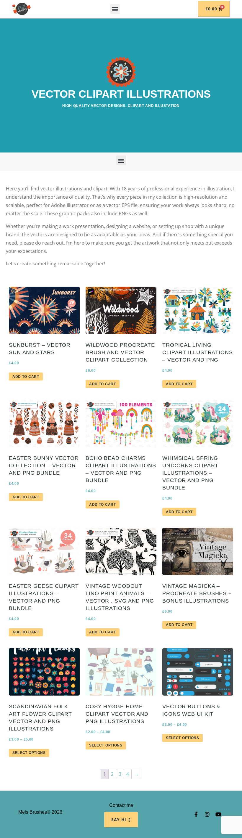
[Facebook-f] (196, 814)
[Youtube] (218, 814)
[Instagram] (207, 814)
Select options (29, 753)
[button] (115, 9)
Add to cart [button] (25, 377)
